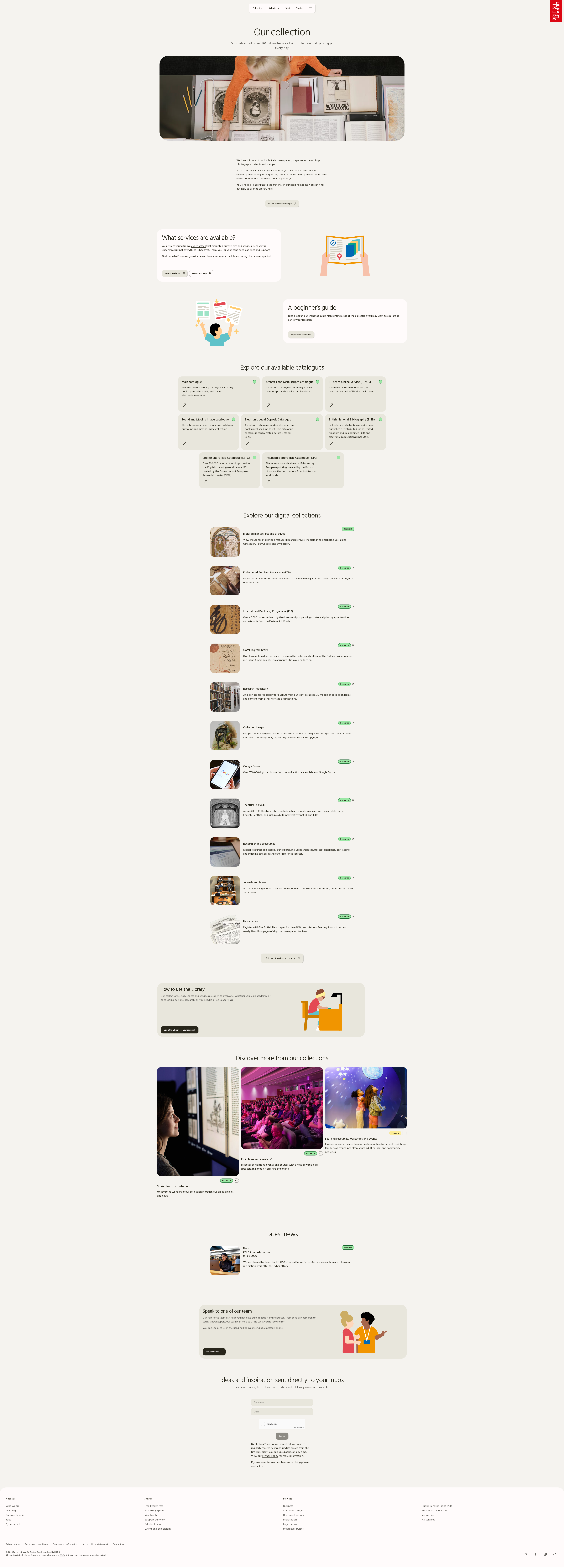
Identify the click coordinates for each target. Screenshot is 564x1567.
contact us (257, 1466)
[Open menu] (310, 8)
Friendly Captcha (298, 1427)
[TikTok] (554, 1554)
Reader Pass (258, 184)
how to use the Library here (257, 188)
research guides (279, 178)
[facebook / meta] (535, 1554)
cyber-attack (198, 246)
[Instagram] (545, 1554)
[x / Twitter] (526, 1554)
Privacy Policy (270, 1456)
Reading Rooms (299, 184)
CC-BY (62, 1555)
